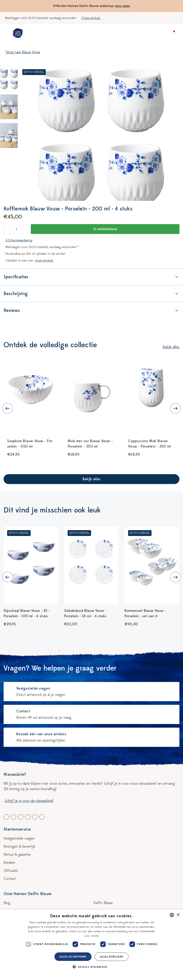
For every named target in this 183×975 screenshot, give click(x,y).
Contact (10, 878)
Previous (7, 408)
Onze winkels (90, 18)
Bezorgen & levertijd (19, 846)
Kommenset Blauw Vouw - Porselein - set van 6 (145, 613)
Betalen (9, 862)
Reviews (12, 310)
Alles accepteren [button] (73, 956)
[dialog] (91, 942)
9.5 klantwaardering (18, 240)
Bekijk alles (171, 347)
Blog (7, 903)
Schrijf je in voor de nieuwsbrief (29, 801)
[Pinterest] (34, 817)
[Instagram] (42, 817)
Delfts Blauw (103, 903)
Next (175, 408)
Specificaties (16, 277)
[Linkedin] (20, 817)
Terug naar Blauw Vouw (22, 52)
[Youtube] (13, 817)
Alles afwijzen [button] (111, 956)
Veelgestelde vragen (19, 838)
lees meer (122, 6)
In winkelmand (105, 229)
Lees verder (91, 936)
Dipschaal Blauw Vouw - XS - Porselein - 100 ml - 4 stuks (27, 613)
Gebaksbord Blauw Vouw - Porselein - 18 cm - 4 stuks (85, 613)
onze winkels (44, 260)
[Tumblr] (27, 817)
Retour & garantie (17, 854)
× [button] (178, 915)
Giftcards (11, 870)
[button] (91, 967)
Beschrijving (16, 293)
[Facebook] (6, 817)
